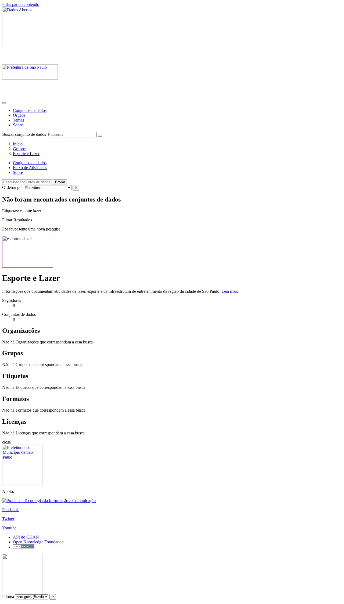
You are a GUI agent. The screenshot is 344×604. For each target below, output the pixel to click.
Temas (18, 120)
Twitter (8, 519)
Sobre (18, 125)
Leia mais (229, 291)
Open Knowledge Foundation (38, 542)
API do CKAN (26, 537)
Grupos (19, 149)
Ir (76, 188)
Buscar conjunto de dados (24, 134)
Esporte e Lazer (26, 153)
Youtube (9, 528)
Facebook (10, 509)
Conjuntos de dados (29, 110)
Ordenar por (12, 187)
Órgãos (19, 115)
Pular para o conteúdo (20, 4)
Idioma (8, 596)
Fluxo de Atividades (30, 167)
